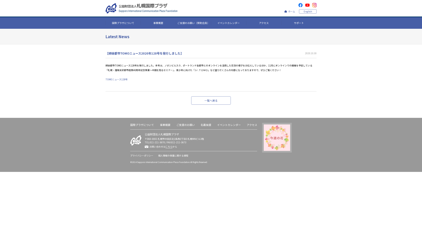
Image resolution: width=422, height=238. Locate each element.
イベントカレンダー (228, 23)
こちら (169, 146)
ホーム (291, 11)
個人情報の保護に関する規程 (173, 155)
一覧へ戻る (211, 100)
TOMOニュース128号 (117, 79)
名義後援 (206, 125)
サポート (299, 23)
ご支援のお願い (185, 125)
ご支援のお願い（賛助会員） (193, 23)
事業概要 (158, 23)
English (308, 11)
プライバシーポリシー (141, 155)
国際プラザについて (123, 23)
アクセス (264, 23)
